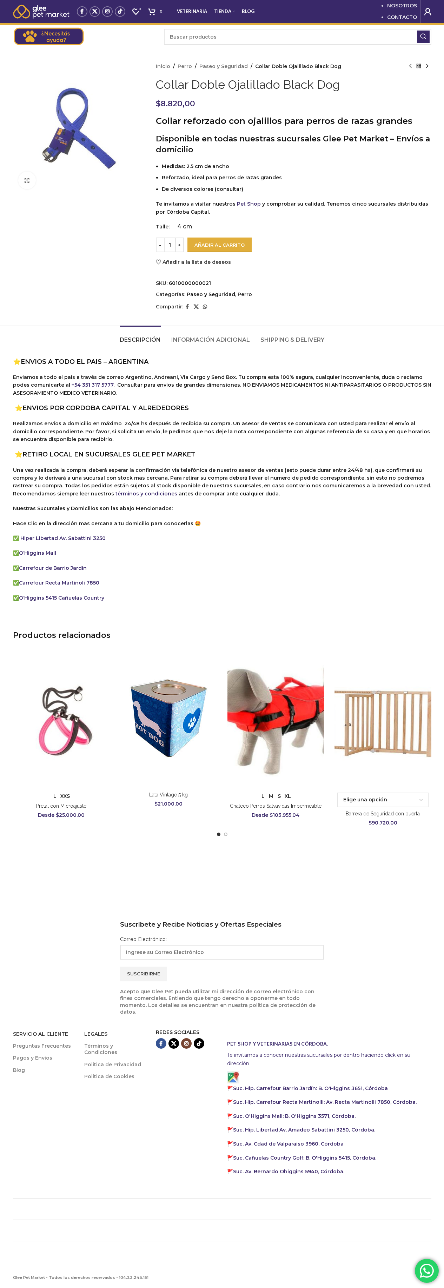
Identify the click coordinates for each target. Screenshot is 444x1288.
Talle (162, 226)
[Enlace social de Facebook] (82, 11)
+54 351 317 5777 (92, 385)
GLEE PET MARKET (164, 454)
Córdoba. (325, 1102)
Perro (185, 66)
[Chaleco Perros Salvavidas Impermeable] (275, 718)
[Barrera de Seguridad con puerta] (382, 718)
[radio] (184, 226)
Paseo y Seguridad (223, 66)
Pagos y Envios (32, 1058)
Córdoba (288, 1144)
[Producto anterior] (410, 66)
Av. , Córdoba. (304, 1130)
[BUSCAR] (423, 37)
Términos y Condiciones (100, 1049)
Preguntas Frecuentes (42, 1046)
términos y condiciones (146, 493)
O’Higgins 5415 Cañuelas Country (61, 598)
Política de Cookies (109, 1076)
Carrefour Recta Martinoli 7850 (59, 583)
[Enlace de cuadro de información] (85, 37)
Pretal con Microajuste (61, 806)
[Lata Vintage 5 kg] (168, 718)
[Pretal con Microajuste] (61, 718)
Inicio (163, 66)
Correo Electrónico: (143, 939)
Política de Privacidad (112, 1064)
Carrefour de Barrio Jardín (53, 568)
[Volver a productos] (419, 66)
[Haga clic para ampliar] (27, 180)
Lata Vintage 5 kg (168, 795)
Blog (19, 1070)
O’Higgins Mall (37, 553)
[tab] (140, 336)
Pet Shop (249, 204)
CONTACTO (402, 17)
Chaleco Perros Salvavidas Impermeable (276, 806)
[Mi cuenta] (428, 12)
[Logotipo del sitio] (41, 11)
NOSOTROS (402, 5)
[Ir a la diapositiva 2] (225, 834)
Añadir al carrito (219, 245)
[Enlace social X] (95, 11)
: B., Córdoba (311, 1088)
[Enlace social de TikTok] (120, 11)
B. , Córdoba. (294, 1116)
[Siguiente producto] (427, 66)
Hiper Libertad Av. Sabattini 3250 (63, 538)
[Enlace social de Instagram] (107, 11)
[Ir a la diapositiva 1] (218, 834)
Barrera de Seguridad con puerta (383, 813)
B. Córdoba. (304, 1158)
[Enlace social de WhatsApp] (205, 307)
